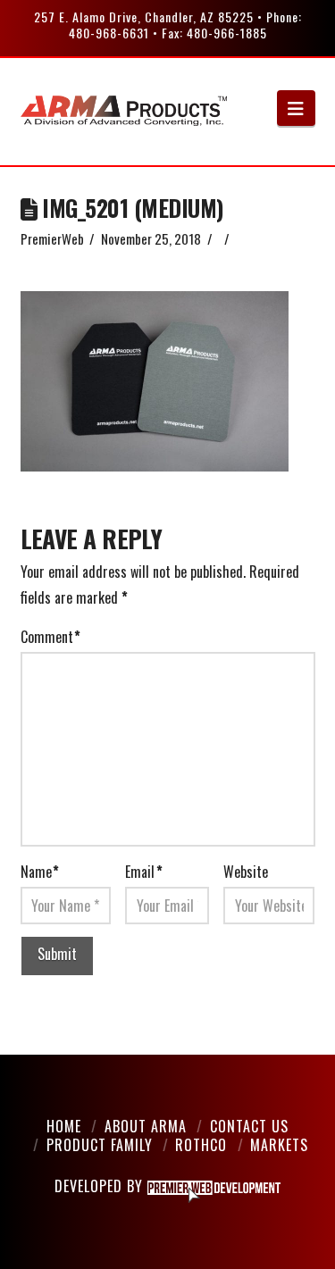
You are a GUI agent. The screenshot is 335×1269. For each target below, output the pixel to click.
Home (63, 1126)
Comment (50, 636)
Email (143, 871)
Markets (279, 1145)
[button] (296, 108)
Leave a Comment (66, 258)
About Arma (146, 1126)
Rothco (201, 1145)
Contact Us (249, 1126)
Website (245, 871)
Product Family (99, 1145)
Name (40, 871)
